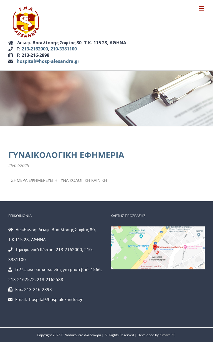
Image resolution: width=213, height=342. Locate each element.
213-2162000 (35, 49)
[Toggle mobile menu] (202, 8)
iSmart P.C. (167, 335)
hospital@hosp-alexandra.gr (48, 61)
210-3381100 (63, 49)
